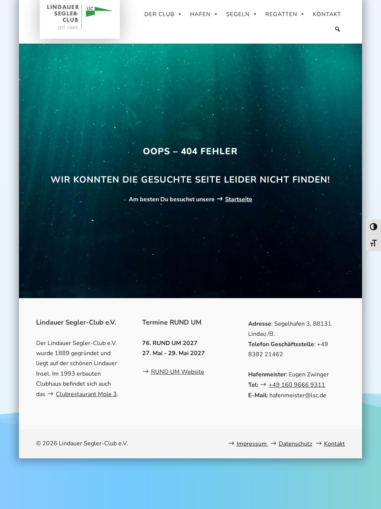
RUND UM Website (177, 372)
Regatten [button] (281, 14)
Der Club (159, 14)
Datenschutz (295, 444)
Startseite (238, 199)
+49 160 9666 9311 (297, 385)
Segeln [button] (238, 14)
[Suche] (337, 29)
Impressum (252, 444)
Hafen (200, 14)
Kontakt (327, 14)
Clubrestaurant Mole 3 (86, 394)
